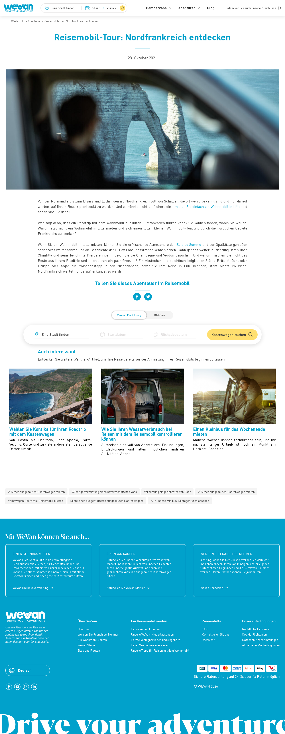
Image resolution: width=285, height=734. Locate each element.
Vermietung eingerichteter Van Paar (167, 492)
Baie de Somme (188, 244)
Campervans (156, 8)
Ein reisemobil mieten (145, 629)
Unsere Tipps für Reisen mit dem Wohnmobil (160, 650)
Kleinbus (159, 315)
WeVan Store (86, 645)
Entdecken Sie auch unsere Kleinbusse (250, 8)
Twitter (148, 297)
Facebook (137, 297)
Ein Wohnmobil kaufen (92, 640)
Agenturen (186, 8)
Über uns (84, 629)
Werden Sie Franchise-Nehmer (98, 634)
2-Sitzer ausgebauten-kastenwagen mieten (36, 492)
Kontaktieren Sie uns (216, 634)
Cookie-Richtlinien (254, 634)
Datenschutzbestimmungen (260, 640)
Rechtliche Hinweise (255, 629)
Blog (210, 8)
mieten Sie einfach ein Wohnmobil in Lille (207, 206)
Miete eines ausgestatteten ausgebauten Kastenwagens (107, 501)
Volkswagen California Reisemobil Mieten (35, 501)
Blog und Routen (89, 650)
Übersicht (208, 640)
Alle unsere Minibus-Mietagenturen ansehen (180, 501)
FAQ (205, 629)
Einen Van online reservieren (150, 645)
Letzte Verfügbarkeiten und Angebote (155, 640)
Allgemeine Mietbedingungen (261, 645)
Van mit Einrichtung (129, 315)
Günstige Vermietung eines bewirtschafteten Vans (104, 492)
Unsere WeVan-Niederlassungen (152, 634)
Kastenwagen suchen (229, 334)
